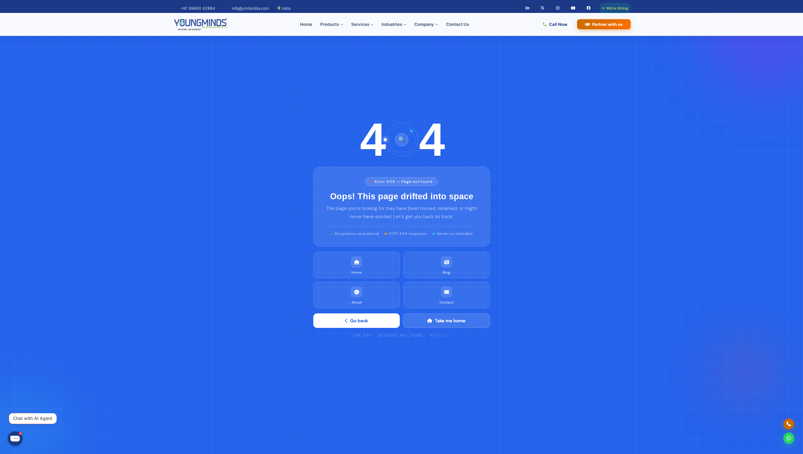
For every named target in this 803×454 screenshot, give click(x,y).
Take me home (450, 320)
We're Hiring (617, 8)
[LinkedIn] (527, 8)
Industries (391, 24)
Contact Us (457, 24)
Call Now (558, 24)
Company (424, 24)
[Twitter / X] (542, 8)
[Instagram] (557, 8)
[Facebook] (588, 8)
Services (360, 24)
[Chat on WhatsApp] (788, 438)
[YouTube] (573, 8)
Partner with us (607, 24)
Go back (359, 320)
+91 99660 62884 (197, 8)
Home (306, 24)
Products (329, 24)
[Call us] (788, 424)
